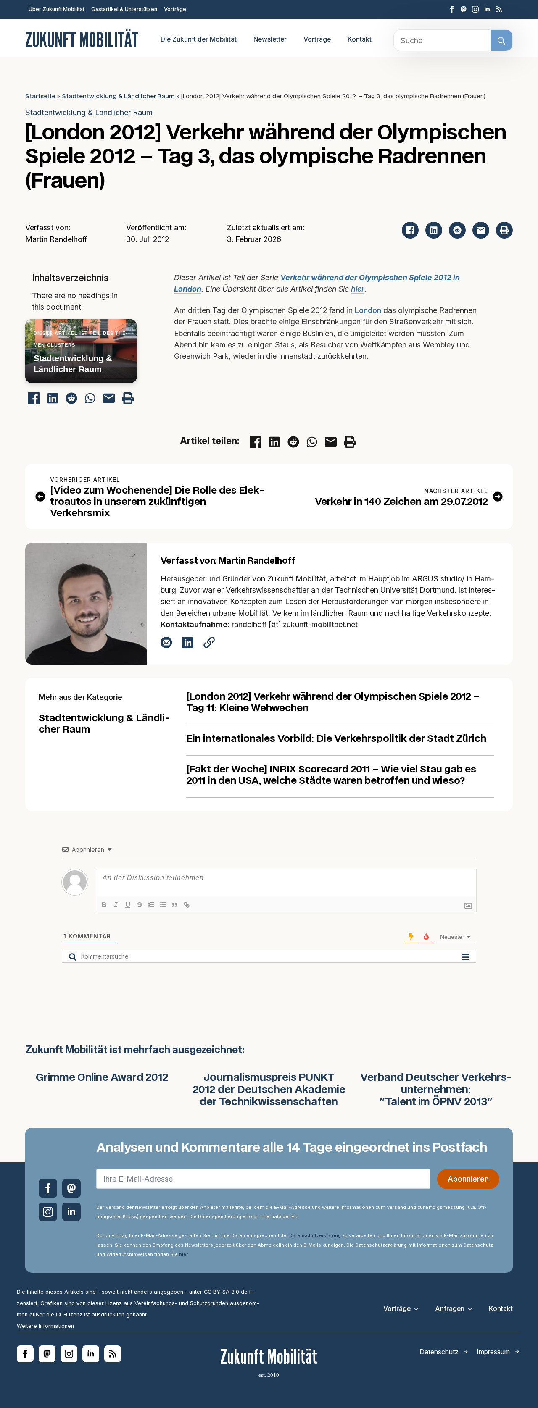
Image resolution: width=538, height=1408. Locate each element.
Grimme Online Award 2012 (102, 1078)
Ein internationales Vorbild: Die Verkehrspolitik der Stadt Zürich (336, 739)
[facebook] (451, 9)
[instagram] (475, 9)
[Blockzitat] (175, 905)
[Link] (187, 905)
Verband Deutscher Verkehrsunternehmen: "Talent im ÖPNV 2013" (436, 1090)
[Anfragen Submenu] (472, 1309)
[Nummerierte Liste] (151, 905)
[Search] (501, 41)
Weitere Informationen (45, 1326)
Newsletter (270, 39)
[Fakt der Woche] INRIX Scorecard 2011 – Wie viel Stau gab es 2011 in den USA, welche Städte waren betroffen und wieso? (331, 775)
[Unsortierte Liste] (163, 905)
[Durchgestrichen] (139, 905)
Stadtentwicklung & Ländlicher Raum (118, 96)
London (368, 310)
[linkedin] (487, 9)
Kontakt (360, 39)
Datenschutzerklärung (315, 1235)
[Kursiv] (116, 905)
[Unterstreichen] (128, 905)
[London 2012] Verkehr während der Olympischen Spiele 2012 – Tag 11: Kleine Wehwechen (333, 702)
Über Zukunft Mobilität (56, 9)
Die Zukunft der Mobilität (199, 39)
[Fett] (104, 905)
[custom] (463, 9)
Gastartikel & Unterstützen (124, 9)
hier (357, 288)
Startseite (40, 96)
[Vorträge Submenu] (419, 1309)
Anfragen (449, 1309)
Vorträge (175, 9)
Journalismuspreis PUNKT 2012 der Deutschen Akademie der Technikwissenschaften (269, 1090)
